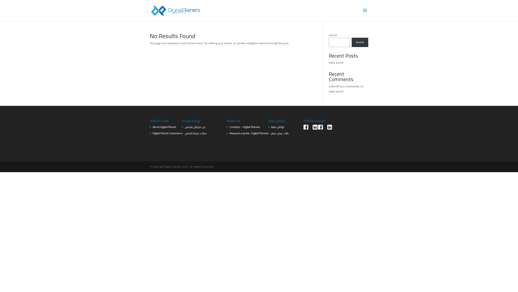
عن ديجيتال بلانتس (195, 127)
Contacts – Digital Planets (244, 127)
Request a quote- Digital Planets (248, 133)
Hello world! (336, 62)
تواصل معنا (277, 127)
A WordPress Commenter (344, 86)
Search (333, 35)
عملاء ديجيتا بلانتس (196, 133)
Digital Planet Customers (167, 133)
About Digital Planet (164, 127)
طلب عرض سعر (280, 133)
